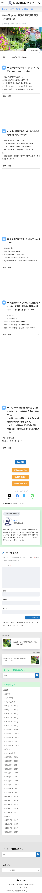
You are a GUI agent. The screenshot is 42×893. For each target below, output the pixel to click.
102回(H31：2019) (12, 785)
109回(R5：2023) (11, 832)
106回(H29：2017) (12, 741)
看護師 (7, 694)
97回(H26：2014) (11, 804)
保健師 (7, 816)
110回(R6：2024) (11, 828)
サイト (4, 608)
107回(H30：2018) (12, 737)
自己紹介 (11, 884)
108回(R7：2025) (11, 761)
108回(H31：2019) (12, 733)
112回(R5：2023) (11, 718)
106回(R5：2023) (11, 769)
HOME (22, 880)
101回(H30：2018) (12, 788)
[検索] (37, 675)
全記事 (5, 690)
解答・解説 (7, 96)
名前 (4, 591)
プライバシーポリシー (21, 887)
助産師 (7, 749)
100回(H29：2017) (12, 792)
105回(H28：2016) (12, 745)
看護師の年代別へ (20, 470)
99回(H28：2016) (11, 796)
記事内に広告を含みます (20, 57)
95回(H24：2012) (11, 812)
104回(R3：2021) (11, 777)
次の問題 (20, 462)
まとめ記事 (9, 698)
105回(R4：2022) (11, 773)
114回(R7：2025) (11, 710)
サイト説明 (19, 884)
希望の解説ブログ (23, 3)
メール (4, 599)
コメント (6, 565)
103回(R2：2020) (11, 781)
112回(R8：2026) (11, 820)
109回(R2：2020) (18, 503)
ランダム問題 (10, 702)
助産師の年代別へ (20, 477)
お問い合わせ (29, 884)
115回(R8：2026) (11, 706)
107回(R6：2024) (11, 765)
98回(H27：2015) (11, 800)
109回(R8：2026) (11, 757)
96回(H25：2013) (11, 808)
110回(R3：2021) (11, 725)
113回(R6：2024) (11, 714)
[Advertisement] (21, 203)
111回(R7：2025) (11, 824)
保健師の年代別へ (20, 483)
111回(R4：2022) (11, 722)
